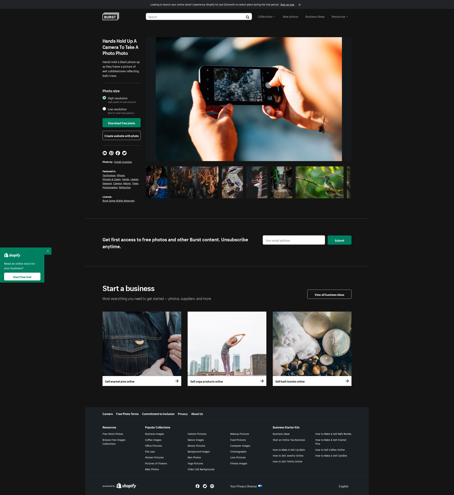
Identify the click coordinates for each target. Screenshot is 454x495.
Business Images (154, 434)
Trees (135, 183)
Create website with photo (121, 135)
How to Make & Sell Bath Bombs (333, 434)
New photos (290, 16)
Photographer (110, 187)
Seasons (107, 183)
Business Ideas (281, 434)
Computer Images (240, 445)
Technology (109, 175)
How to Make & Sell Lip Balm (289, 449)
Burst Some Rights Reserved (118, 200)
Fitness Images (238, 463)
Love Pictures (238, 457)
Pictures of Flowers (156, 463)
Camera (117, 183)
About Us (197, 413)
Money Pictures (196, 445)
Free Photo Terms (127, 413)
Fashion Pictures (197, 434)
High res (194, 194)
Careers (108, 413)
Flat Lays (150, 451)
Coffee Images (153, 440)
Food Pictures (238, 440)
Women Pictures (154, 457)
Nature (127, 183)
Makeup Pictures (239, 434)
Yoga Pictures (195, 463)
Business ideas (315, 16)
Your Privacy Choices (243, 485)
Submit (339, 240)
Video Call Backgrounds (201, 469)
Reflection (125, 187)
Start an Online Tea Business (289, 440)
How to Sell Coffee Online (330, 449)
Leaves (134, 179)
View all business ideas (329, 294)
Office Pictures (153, 445)
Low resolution (117, 109)
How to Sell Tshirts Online (287, 461)
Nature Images (196, 440)
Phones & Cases (112, 179)
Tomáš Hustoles (123, 162)
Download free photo (121, 122)
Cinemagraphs (238, 451)
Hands (125, 179)
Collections (265, 16)
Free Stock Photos (113, 434)
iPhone (121, 175)
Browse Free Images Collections (114, 442)
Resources (338, 16)
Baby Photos (152, 469)
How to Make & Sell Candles (331, 455)
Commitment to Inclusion (158, 413)
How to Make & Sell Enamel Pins (330, 442)
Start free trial (22, 276)
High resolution (118, 98)
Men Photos (194, 457)
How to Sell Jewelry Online (288, 455)
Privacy (183, 413)
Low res (157, 194)
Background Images (199, 451)
